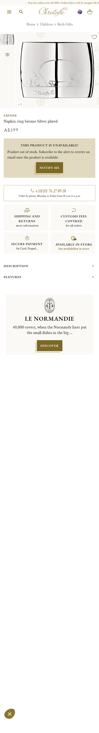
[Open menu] (9, 11)
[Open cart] (89, 11)
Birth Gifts (65, 24)
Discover (50, 346)
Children (46, 24)
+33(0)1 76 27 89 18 (50, 191)
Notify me (49, 168)
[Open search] (21, 11)
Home (30, 24)
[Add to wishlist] (94, 36)
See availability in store (73, 249)
